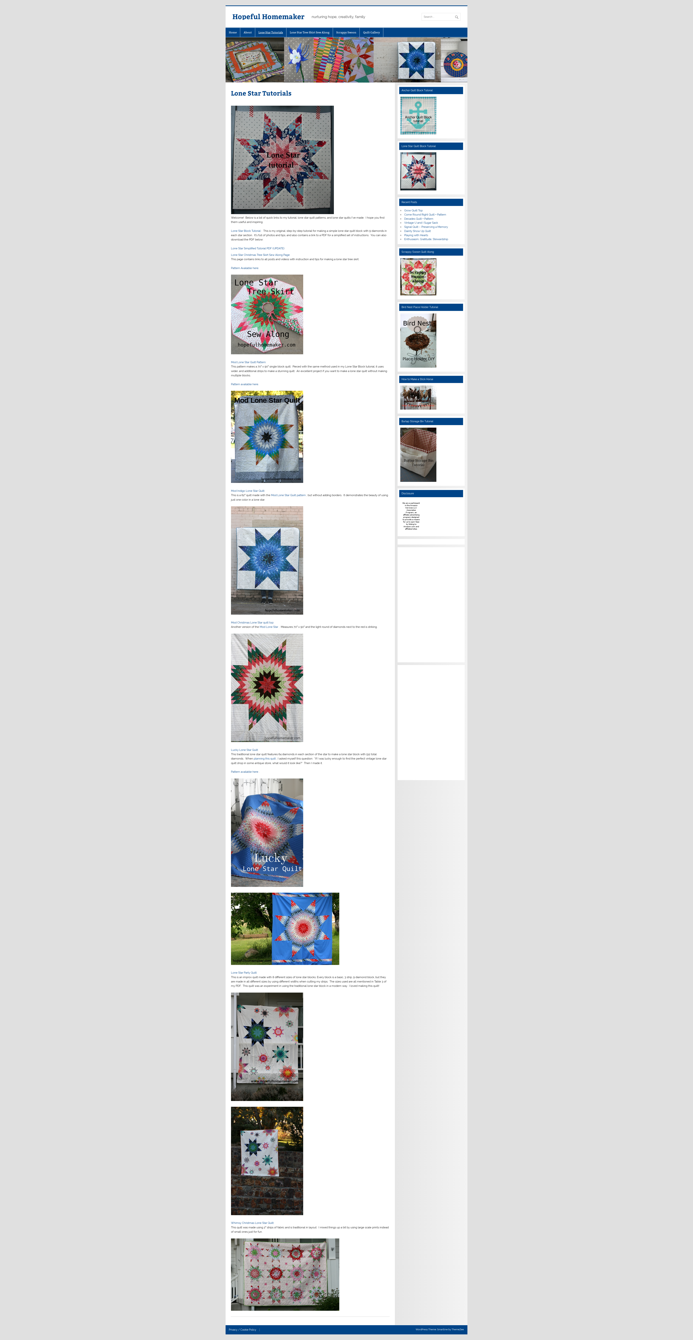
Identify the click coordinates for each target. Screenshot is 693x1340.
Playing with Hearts (416, 235)
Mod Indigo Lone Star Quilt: (248, 490)
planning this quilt (265, 758)
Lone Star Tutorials (270, 32)
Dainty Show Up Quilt (417, 231)
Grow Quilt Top (413, 210)
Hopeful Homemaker (268, 16)
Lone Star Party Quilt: (244, 972)
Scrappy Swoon (346, 32)
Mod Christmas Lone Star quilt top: (252, 622)
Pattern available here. (245, 384)
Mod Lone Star (269, 627)
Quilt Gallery (371, 32)
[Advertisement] (411, 604)
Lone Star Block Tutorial (246, 231)
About (248, 32)
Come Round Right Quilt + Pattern (425, 214)
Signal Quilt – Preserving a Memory (426, 227)
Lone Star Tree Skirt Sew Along (310, 32)
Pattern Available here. (245, 268)
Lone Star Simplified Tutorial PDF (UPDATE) (257, 248)
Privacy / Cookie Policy (242, 1330)
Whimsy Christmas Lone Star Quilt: (252, 1223)
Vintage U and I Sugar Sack (421, 222)
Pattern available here (245, 771)
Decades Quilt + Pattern (418, 218)
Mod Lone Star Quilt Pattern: (248, 362)
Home (233, 32)
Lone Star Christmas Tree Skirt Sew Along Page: (260, 255)
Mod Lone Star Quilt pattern (288, 495)
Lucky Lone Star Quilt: (244, 750)
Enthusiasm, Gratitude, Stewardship (426, 239)
